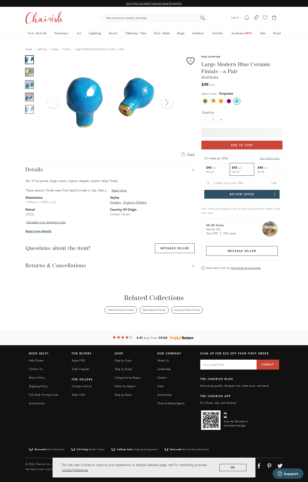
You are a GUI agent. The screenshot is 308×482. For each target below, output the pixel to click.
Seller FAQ (78, 394)
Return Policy (37, 377)
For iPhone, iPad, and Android (218, 403)
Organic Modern (135, 202)
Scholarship (164, 394)
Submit (268, 364)
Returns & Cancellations (110, 266)
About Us (163, 360)
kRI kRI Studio (209, 77)
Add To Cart (242, 145)
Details (110, 170)
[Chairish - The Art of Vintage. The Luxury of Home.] (44, 18)
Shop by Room (123, 394)
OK (233, 467)
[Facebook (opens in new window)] (258, 465)
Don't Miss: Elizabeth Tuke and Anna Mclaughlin (154, 3)
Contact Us (36, 369)
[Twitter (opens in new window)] (280, 465)
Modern (115, 202)
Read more (119, 190)
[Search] (202, 18)
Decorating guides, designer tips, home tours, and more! (234, 385)
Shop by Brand (123, 369)
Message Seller (242, 251)
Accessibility (37, 403)
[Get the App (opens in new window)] (210, 420)
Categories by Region (128, 377)
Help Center (36, 360)
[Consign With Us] (256, 18)
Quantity (208, 112)
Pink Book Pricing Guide (43, 394)
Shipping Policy (38, 386)
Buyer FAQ (78, 360)
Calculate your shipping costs (46, 222)
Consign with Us (82, 386)
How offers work (270, 158)
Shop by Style (123, 360)
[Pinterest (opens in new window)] (269, 465)
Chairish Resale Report (171, 403)
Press (160, 386)
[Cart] (274, 18)
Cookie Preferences (75, 470)
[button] (264, 18)
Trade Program (80, 369)
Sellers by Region (125, 386)
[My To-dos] (246, 18)
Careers (162, 377)
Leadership (164, 369)
